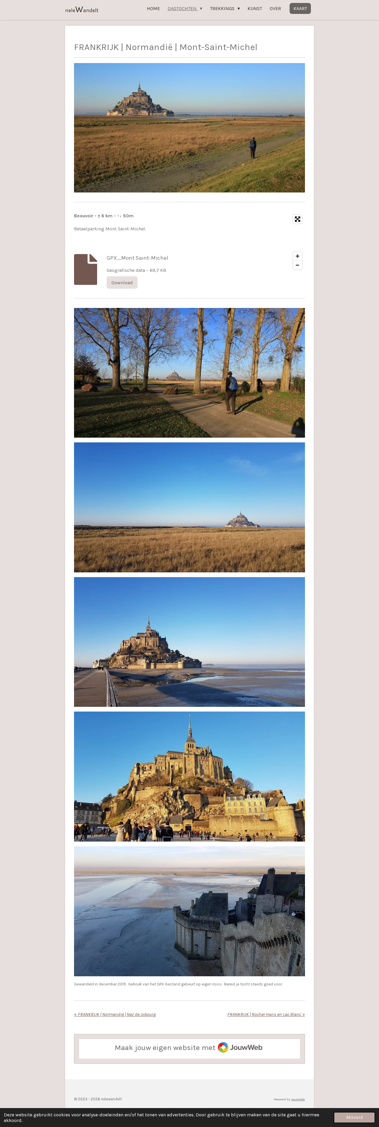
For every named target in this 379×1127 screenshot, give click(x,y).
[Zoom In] (297, 256)
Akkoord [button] (354, 1117)
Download (122, 282)
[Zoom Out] (297, 265)
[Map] (249, 242)
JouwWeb (298, 1099)
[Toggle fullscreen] (297, 219)
